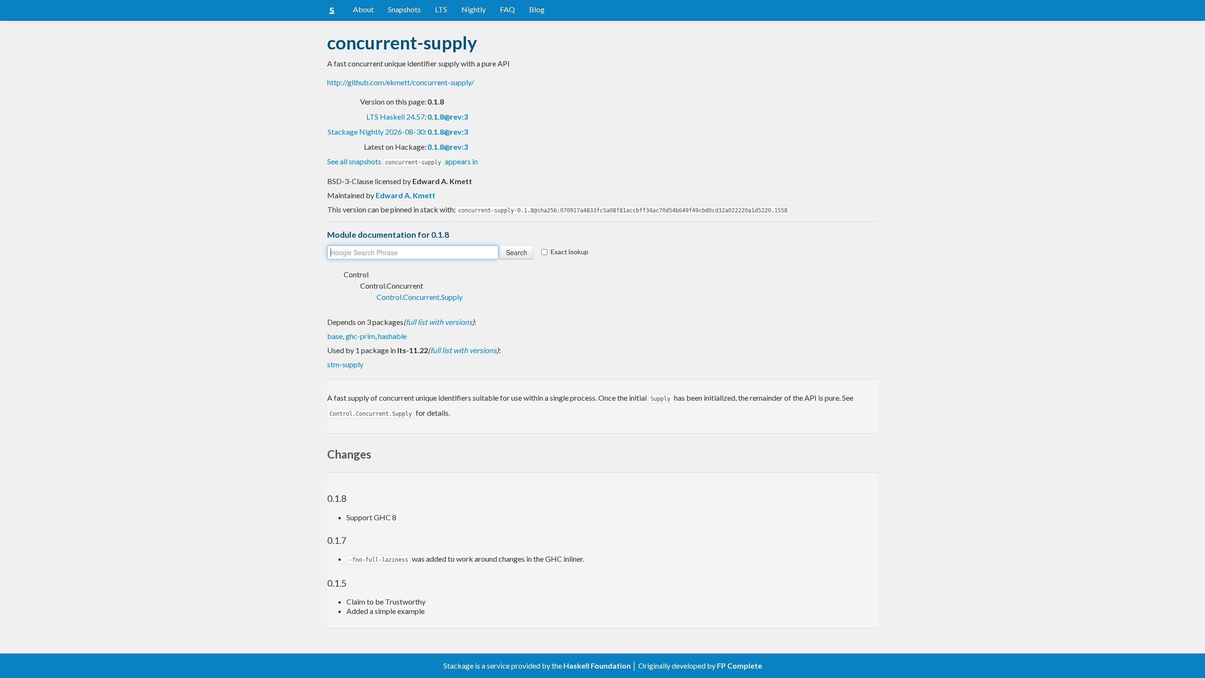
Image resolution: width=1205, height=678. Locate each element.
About (363, 9)
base (335, 335)
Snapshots (404, 9)
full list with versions (439, 321)
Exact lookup (569, 252)
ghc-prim (360, 335)
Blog (537, 9)
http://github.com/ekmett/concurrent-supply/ (400, 82)
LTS (441, 9)
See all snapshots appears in (402, 161)
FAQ (507, 9)
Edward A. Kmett (405, 195)
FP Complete (739, 665)
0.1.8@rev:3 (447, 116)
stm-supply (345, 364)
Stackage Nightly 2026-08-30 (376, 131)
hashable (392, 335)
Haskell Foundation (597, 665)
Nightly (473, 9)
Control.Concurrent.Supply (420, 296)
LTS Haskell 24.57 (395, 116)
